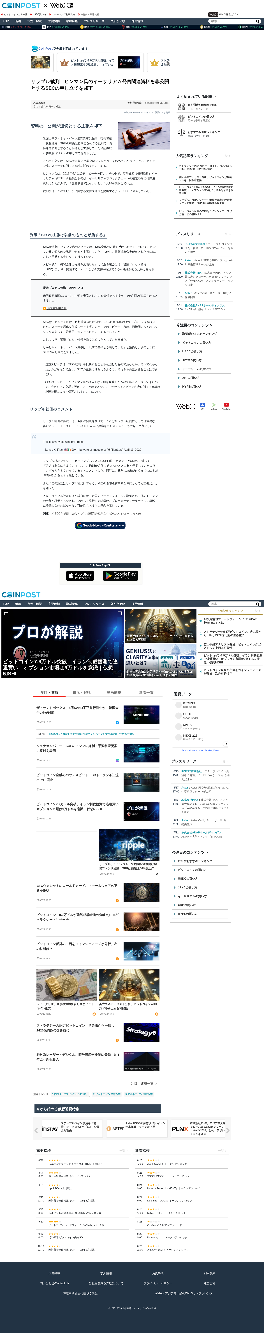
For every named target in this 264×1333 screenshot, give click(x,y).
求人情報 (106, 1273)
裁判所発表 (47, 106)
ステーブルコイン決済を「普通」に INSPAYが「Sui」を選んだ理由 (209, 248)
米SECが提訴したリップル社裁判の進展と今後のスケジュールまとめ (96, 513)
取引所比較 (118, 21)
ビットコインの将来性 (15, 14)
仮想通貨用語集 (57, 308)
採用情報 (137, 21)
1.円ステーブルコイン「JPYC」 (70, 1094)
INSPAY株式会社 (195, 243)
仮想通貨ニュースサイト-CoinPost (139, 1308)
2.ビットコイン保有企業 (107, 1094)
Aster (188, 260)
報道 (58, 106)
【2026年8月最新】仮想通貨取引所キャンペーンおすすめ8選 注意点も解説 (91, 733)
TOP (6, 21)
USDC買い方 (39, 14)
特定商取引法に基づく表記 (80, 1293)
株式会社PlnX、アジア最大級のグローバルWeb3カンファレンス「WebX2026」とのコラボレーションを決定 (205, 1129)
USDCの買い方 (192, 351)
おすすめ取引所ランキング (204, 132)
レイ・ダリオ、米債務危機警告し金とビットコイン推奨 (65, 1006)
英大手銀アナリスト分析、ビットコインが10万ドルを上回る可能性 (128, 1006)
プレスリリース (94, 21)
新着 (18, 21)
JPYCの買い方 (192, 360)
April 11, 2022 (132, 449)
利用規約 (209, 1273)
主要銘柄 (54, 21)
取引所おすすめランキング (199, 333)
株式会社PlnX (193, 272)
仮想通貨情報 (134, 102)
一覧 (225, 155)
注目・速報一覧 (142, 1083)
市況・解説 (34, 21)
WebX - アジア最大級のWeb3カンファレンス (184, 1293)
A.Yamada (39, 102)
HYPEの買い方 (192, 386)
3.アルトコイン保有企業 (139, 1094)
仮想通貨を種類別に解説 (202, 104)
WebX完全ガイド (228, 14)
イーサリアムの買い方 (196, 369)
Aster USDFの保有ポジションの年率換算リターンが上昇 (141, 1125)
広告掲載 (54, 1273)
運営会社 (209, 1283)
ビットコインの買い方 (201, 116)
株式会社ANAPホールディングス (205, 305)
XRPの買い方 (191, 377)
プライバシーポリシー (157, 1283)
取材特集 (72, 21)
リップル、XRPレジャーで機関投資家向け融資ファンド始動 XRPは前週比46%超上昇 (128, 866)
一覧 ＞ (256, 610)
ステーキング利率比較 (63, 14)
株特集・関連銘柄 (89, 14)
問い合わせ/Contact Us (54, 1283)
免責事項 (158, 1273)
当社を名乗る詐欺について (106, 1283)
